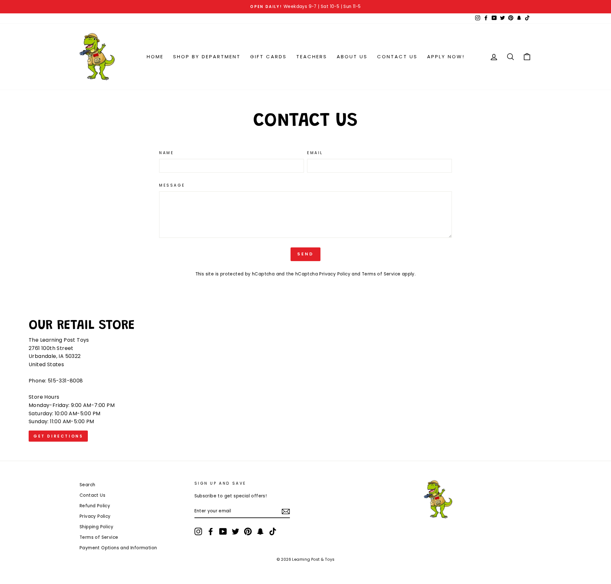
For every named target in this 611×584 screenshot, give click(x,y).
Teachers (311, 56)
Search (87, 485)
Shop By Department (207, 56)
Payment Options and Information (118, 548)
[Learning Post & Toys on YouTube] (223, 531)
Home (155, 56)
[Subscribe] (286, 511)
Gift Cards (268, 56)
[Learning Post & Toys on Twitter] (235, 531)
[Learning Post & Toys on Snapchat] (260, 531)
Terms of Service (381, 274)
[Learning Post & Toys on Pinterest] (248, 531)
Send (305, 254)
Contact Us (397, 56)
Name (166, 152)
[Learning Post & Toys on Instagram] (198, 531)
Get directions (56, 437)
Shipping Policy (96, 527)
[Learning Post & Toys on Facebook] (210, 531)
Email (315, 152)
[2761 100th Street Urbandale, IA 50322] (305, 381)
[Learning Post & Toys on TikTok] (273, 531)
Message (172, 185)
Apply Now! (446, 56)
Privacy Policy (334, 274)
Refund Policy (95, 506)
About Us (352, 56)
